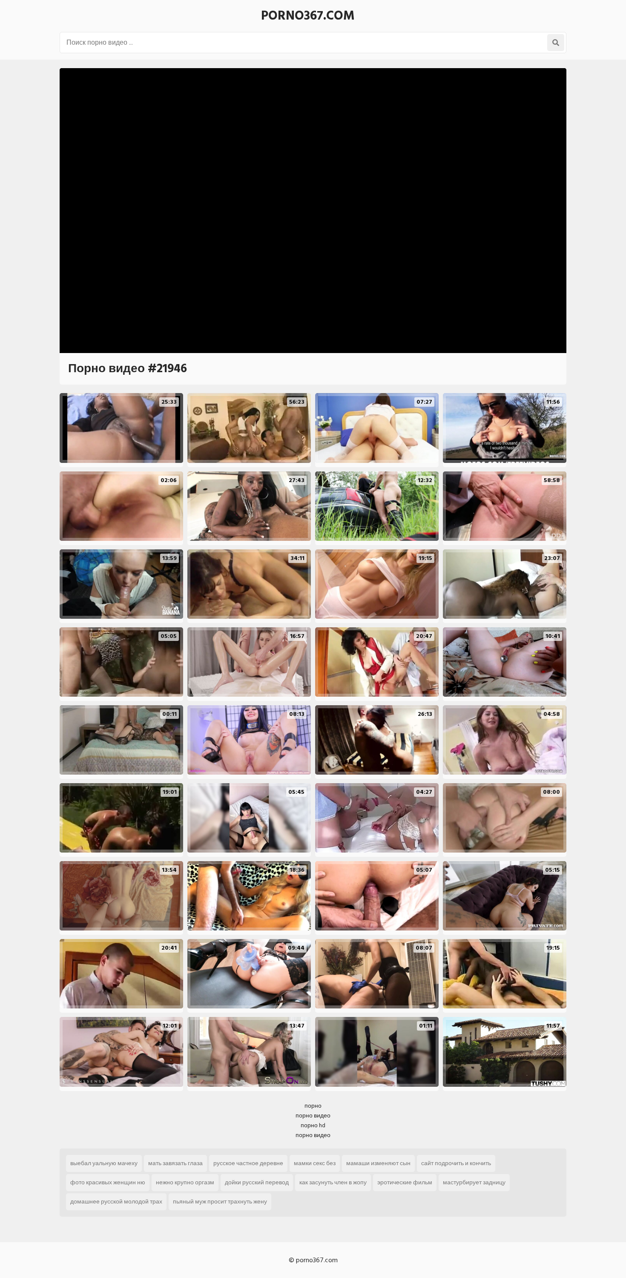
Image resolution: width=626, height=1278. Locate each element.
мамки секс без (315, 1163)
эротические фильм (404, 1182)
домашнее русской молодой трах (116, 1201)
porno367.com (308, 16)
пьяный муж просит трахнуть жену (220, 1201)
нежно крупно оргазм (185, 1182)
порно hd (313, 1125)
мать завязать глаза (175, 1163)
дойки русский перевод (257, 1182)
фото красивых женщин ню (107, 1182)
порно (313, 1106)
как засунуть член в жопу (333, 1182)
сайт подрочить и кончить (456, 1163)
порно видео (313, 1115)
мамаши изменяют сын (378, 1163)
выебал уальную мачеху (104, 1163)
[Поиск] (555, 42)
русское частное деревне (248, 1163)
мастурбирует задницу (474, 1182)
